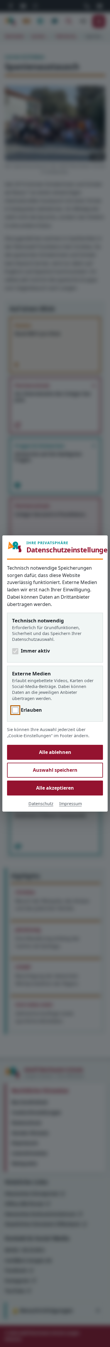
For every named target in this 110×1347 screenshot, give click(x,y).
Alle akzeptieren (55, 788)
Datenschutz (40, 803)
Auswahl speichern (55, 770)
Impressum (70, 803)
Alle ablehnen (55, 752)
